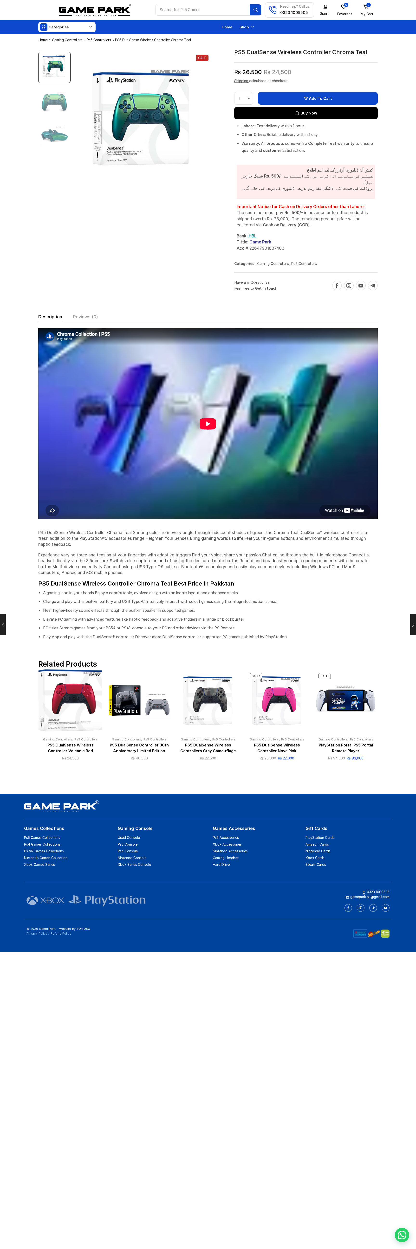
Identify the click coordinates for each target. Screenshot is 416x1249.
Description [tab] (50, 316)
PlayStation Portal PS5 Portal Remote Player (346, 748)
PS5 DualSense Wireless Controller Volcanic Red (70, 748)
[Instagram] (349, 285)
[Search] (255, 9)
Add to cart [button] (70, 702)
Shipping (241, 80)
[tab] (50, 318)
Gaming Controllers (67, 40)
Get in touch (266, 288)
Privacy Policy (36, 933)
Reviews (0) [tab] (85, 316)
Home (43, 40)
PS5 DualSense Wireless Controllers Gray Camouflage (208, 748)
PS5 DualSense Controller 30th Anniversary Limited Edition (139, 748)
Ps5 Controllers (99, 40)
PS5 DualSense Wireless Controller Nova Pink (277, 748)
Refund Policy (61, 933)
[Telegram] (373, 285)
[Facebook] (337, 285)
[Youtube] (361, 285)
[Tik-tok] (373, 908)
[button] (325, 10)
